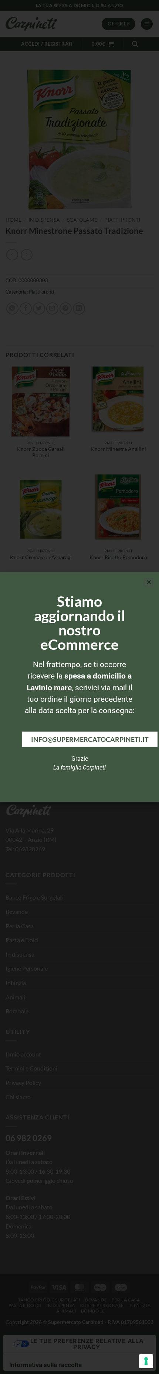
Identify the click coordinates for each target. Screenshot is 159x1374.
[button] (149, 582)
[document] (79, 687)
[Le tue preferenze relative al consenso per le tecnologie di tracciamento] (146, 1361)
